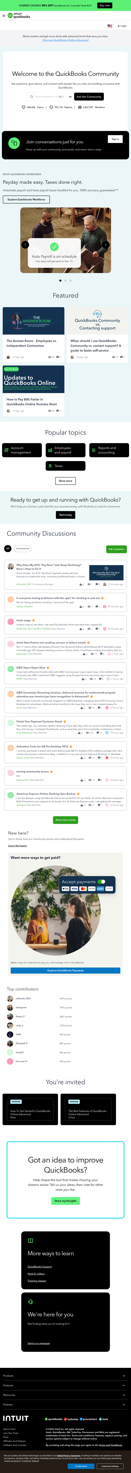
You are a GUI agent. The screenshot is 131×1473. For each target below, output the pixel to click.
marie (19, 707)
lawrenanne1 (22, 780)
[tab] (60, 280)
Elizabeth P (21, 1043)
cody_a (19, 1025)
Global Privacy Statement (68, 1456)
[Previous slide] (25, 245)
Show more (65, 480)
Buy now (105, 5)
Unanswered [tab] (22, 548)
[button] (122, 26)
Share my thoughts (65, 1200)
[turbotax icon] (71, 1419)
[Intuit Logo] (16, 1419)
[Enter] (30, 96)
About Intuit (9, 1429)
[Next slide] (106, 245)
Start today (65, 514)
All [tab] (7, 548)
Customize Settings (110, 1466)
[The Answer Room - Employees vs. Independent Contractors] (34, 335)
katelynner (21, 1007)
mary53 (19, 1052)
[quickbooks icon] (54, 1419)
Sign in (115, 139)
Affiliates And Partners (14, 1441)
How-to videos (36, 1273)
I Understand (81, 1466)
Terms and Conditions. (111, 1445)
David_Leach (23, 757)
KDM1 (19, 679)
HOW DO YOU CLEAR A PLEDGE (33, 628)
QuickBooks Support (40, 1266)
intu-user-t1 (21, 1061)
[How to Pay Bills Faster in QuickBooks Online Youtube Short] (34, 390)
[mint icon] (108, 1419)
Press (5, 1437)
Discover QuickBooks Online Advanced (66, 40)
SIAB (18, 1034)
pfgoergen (21, 653)
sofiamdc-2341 (23, 584)
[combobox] (46, 96)
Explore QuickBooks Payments (65, 970)
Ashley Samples (24, 606)
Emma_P (20, 1016)
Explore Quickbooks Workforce (26, 199)
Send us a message (39, 1343)
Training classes (37, 1280)
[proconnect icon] (89, 1419)
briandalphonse (24, 732)
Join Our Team (10, 1433)
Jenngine (21, 805)
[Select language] (111, 26)
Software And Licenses (14, 1445)
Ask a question (116, 549)
